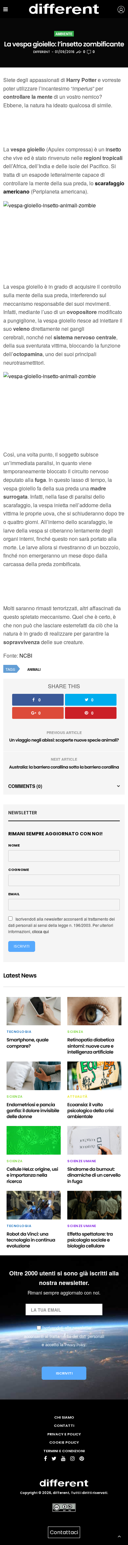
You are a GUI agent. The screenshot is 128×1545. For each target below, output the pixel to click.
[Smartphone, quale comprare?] (34, 1011)
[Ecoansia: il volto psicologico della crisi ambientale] (94, 1075)
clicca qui (40, 931)
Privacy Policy (75, 1344)
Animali (34, 669)
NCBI (25, 655)
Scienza (75, 1032)
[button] (117, 9)
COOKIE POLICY (64, 1442)
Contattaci (64, 1532)
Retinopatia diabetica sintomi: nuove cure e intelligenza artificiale (90, 1045)
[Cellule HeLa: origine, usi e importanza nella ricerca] (34, 1140)
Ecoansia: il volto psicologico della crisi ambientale (90, 1110)
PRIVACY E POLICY (64, 1434)
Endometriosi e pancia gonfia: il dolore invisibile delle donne (33, 1110)
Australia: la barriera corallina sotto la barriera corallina (64, 767)
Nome (14, 845)
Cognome (18, 869)
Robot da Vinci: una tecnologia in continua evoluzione (31, 1240)
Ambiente (64, 34)
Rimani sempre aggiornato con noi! (55, 833)
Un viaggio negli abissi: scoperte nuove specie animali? (64, 740)
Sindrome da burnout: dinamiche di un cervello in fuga (93, 1175)
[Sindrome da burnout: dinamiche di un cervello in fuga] (94, 1140)
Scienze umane (81, 1161)
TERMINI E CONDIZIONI (64, 1450)
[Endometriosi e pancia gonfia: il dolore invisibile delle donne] (34, 1075)
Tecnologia (19, 1032)
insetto (113, 149)
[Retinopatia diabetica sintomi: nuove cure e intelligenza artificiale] (94, 1011)
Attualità (77, 1096)
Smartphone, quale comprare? (27, 1042)
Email (14, 894)
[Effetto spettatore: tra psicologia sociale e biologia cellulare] (94, 1205)
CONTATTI (64, 1425)
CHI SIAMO (64, 1417)
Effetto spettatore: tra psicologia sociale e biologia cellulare (90, 1240)
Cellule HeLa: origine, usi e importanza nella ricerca (32, 1175)
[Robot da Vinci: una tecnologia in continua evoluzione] (34, 1205)
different (41, 51)
